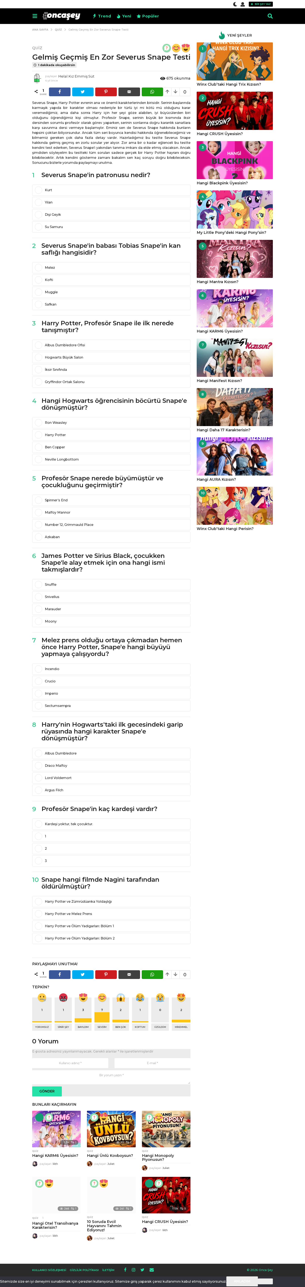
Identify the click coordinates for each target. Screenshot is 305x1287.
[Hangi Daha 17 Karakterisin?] (235, 407)
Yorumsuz (42, 1027)
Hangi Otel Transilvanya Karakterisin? (55, 1225)
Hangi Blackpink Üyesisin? (222, 183)
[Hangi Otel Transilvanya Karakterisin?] (56, 1195)
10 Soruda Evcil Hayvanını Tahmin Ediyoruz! (104, 1225)
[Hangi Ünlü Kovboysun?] (111, 1129)
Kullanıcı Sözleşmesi (49, 1270)
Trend (104, 16)
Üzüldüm (160, 1027)
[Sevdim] (176, 48)
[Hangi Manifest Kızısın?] (235, 358)
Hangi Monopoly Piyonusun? (158, 1157)
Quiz (37, 48)
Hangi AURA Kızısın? (216, 479)
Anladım (242, 1281)
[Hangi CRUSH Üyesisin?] (166, 1195)
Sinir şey (63, 1027)
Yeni (126, 16)
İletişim (108, 1270)
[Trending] (39, 1117)
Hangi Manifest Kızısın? (219, 380)
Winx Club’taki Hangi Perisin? (225, 528)
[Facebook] (125, 1270)
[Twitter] (142, 1270)
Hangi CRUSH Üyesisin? (165, 1221)
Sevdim (102, 1027)
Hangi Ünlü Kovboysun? (110, 1155)
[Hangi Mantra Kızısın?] (235, 259)
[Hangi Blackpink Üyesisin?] (235, 160)
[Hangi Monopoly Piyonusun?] (166, 1129)
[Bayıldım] (186, 48)
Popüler (150, 16)
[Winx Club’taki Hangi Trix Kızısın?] (235, 61)
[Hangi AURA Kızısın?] (235, 456)
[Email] (152, 1270)
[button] (235, 4)
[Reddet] (265, 1281)
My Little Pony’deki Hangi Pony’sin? (231, 232)
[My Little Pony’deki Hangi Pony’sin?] (235, 209)
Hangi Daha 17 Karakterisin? (223, 430)
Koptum (140, 1027)
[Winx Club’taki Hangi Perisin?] (235, 506)
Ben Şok (120, 1027)
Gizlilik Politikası (84, 1270)
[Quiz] (166, 48)
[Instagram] (133, 1270)
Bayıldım (83, 1027)
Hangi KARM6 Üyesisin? (55, 1155)
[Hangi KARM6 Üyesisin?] (56, 1129)
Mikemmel (181, 1027)
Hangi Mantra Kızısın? (217, 282)
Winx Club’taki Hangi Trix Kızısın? (229, 84)
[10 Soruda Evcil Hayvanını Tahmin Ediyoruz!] (111, 1195)
